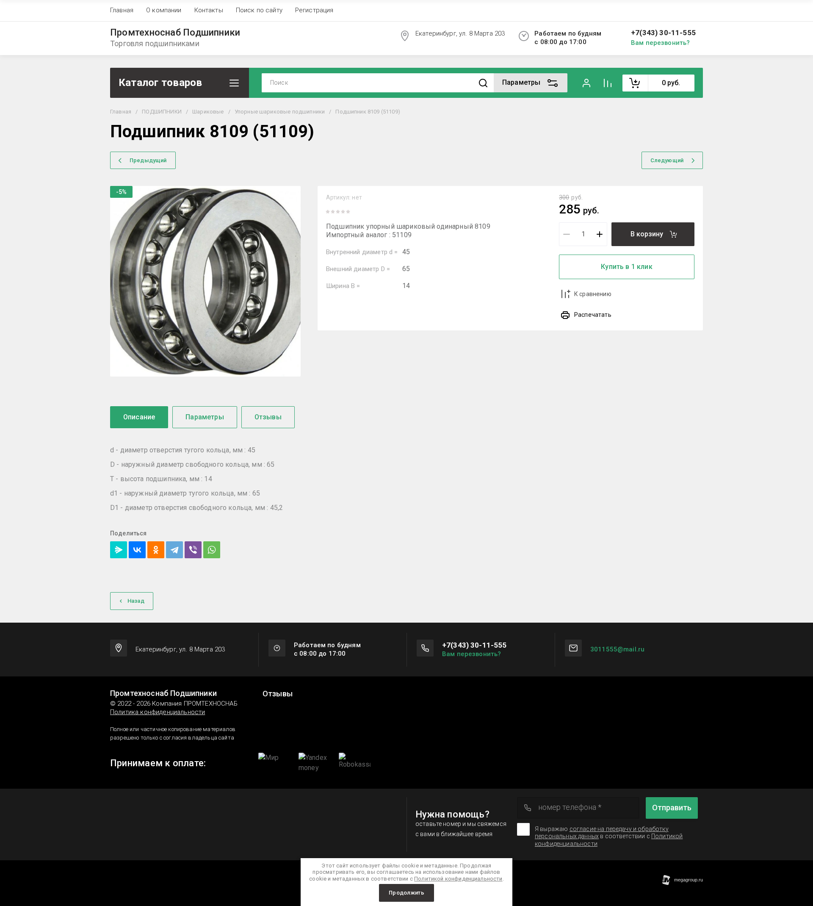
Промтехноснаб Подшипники (175, 33)
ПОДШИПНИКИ (162, 111)
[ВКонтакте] (137, 549)
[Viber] (193, 549)
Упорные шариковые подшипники (280, 111)
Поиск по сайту (259, 10)
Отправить (671, 807)
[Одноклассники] (155, 549)
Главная (121, 10)
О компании (164, 10)
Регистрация (314, 10)
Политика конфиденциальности (157, 712)
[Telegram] (174, 549)
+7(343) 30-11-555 (663, 33)
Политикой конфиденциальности (458, 879)
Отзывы (278, 694)
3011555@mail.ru (617, 649)
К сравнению (592, 294)
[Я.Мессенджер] (118, 549)
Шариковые (208, 111)
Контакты (208, 10)
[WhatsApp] (211, 549)
